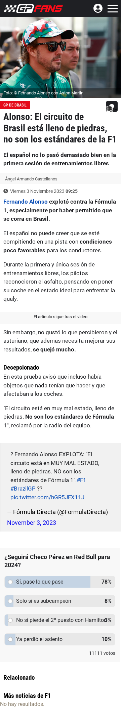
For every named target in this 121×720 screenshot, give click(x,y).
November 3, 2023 (31, 522)
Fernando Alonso (25, 201)
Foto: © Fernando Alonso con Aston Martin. (43, 92)
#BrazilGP (23, 488)
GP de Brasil (15, 105)
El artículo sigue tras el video (60, 316)
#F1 (81, 480)
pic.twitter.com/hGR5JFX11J (47, 497)
